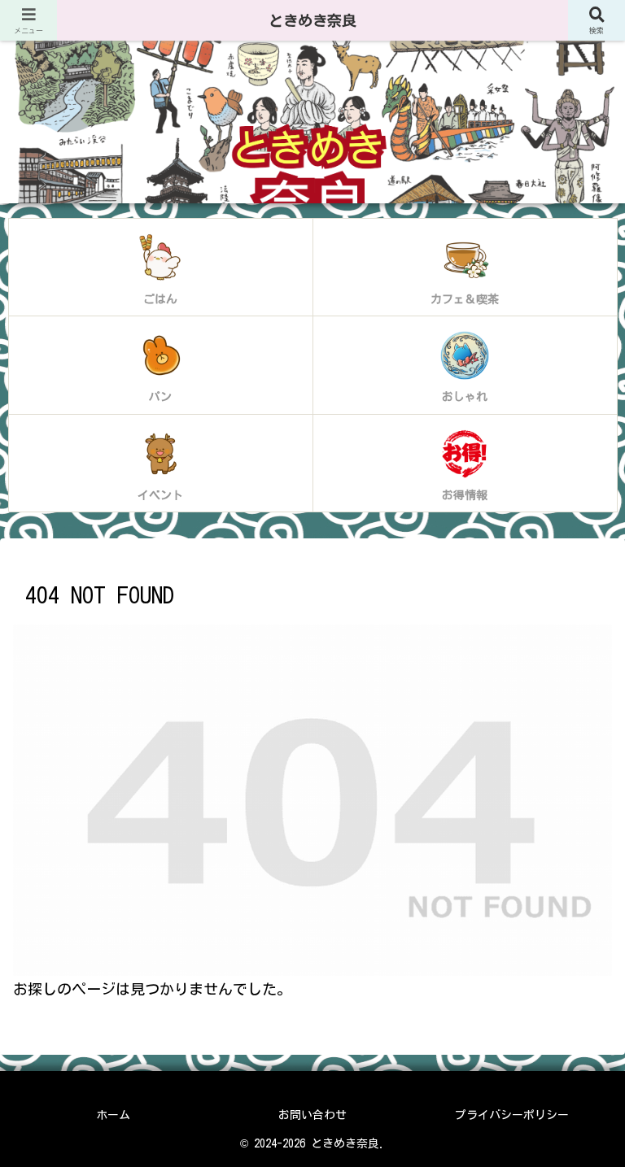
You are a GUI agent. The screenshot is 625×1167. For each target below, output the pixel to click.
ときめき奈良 (312, 20)
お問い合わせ (312, 1115)
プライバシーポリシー (512, 1115)
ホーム (113, 1115)
